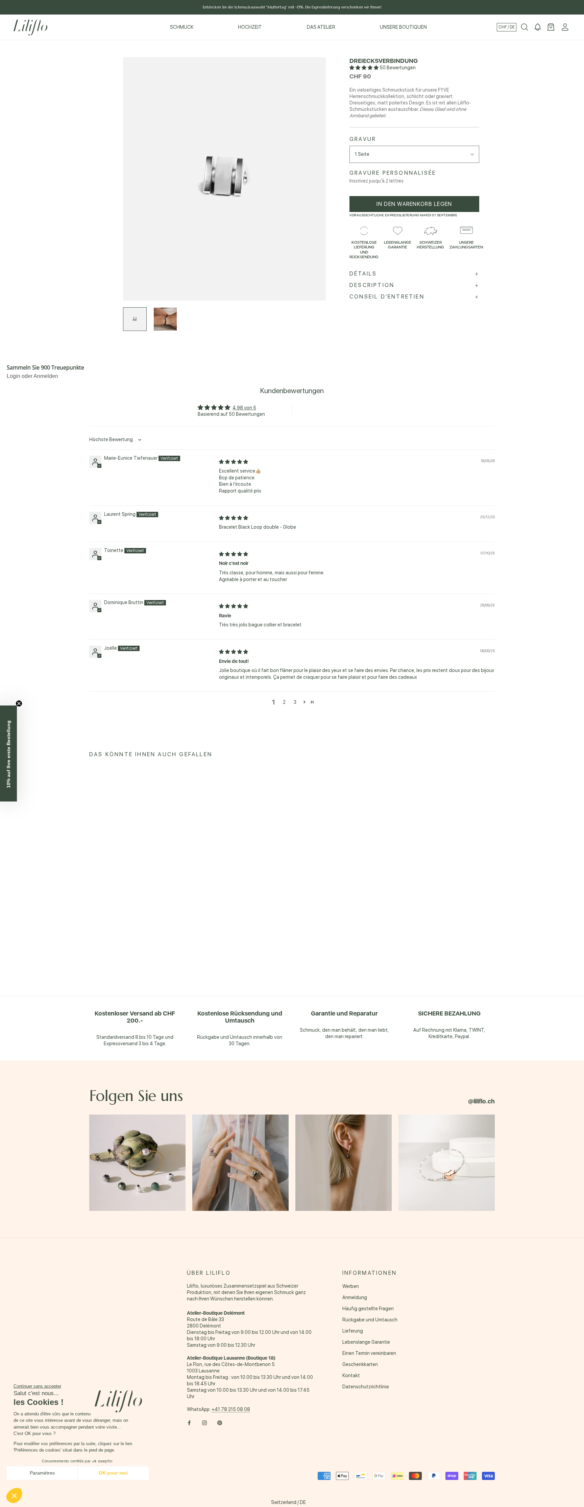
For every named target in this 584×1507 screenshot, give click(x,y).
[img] (233, 461)
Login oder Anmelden (32, 376)
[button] (364, 67)
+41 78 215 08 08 (231, 1409)
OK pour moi (113, 1473)
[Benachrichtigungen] (537, 27)
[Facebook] (189, 1422)
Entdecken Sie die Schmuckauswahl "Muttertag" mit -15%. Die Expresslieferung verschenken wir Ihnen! (292, 7)
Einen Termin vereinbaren (369, 1353)
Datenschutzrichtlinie (365, 1386)
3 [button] (295, 702)
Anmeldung (354, 1297)
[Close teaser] (19, 703)
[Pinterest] (219, 1422)
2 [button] (284, 702)
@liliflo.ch (481, 1101)
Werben (350, 1286)
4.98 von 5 (244, 407)
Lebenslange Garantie (366, 1342)
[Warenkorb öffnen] (550, 27)
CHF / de (506, 27)
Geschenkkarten (360, 1364)
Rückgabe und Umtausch (369, 1319)
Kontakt (351, 1375)
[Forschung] (524, 27)
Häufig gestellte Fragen (368, 1308)
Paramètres (42, 1473)
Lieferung (352, 1331)
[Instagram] (204, 1422)
